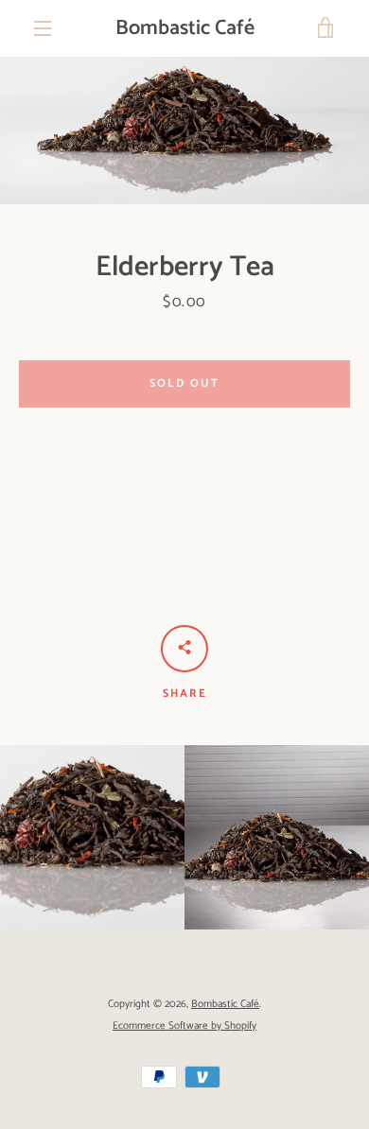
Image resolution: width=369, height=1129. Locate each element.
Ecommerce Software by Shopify (184, 1025)
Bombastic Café (185, 28)
